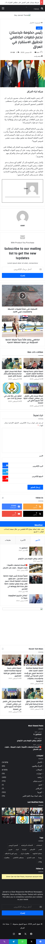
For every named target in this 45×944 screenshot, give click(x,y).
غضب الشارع (31, 857)
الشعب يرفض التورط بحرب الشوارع (30, 558)
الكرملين (32, 849)
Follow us (39, 868)
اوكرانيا (24, 849)
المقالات (39, 770)
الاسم (41, 456)
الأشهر (37, 540)
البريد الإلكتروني (38, 466)
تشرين (10, 849)
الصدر (40, 849)
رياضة (40, 777)
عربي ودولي (37, 781)
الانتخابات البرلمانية (27, 845)
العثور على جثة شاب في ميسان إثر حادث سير (24, 2)
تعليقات (8, 540)
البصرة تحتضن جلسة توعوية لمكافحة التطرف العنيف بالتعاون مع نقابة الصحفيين (33, 374)
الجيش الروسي (13, 845)
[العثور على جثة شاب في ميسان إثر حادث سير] (12, 388)
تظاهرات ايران (25, 853)
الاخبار (32, 23)
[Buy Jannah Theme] (22, 15)
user (37, 52)
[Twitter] (5, 472)
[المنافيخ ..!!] (35, 551)
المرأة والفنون (37, 766)
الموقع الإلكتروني (37, 476)
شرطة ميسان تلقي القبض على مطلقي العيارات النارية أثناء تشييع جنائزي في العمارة (33, 399)
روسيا (40, 857)
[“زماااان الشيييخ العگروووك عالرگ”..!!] (35, 598)
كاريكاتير (39, 788)
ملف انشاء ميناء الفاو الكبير (32, 796)
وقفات (40, 862)
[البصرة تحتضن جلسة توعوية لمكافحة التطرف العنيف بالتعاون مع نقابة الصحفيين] (33, 363)
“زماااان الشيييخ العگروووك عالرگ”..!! (17, 597)
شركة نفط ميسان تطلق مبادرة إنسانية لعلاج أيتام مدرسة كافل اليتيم (13, 374)
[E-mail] (38, 200)
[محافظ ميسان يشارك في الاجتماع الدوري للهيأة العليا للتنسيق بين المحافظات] (8, 820)
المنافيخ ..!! (23, 548)
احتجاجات (39, 845)
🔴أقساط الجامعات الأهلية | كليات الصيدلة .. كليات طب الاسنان (15, 566)
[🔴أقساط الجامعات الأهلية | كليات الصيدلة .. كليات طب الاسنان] (35, 568)
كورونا (39, 792)
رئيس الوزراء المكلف (11, 853)
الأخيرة (23, 540)
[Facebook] (5, 465)
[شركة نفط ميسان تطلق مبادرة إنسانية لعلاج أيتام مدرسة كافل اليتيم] (12, 363)
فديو (40, 785)
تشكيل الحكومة (37, 853)
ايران (17, 849)
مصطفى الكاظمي (18, 857)
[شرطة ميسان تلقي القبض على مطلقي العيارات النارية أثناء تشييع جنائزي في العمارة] (33, 388)
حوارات (39, 773)
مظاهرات (6, 857)
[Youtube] (5, 478)
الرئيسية (38, 23)
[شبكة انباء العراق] (29, 8)
